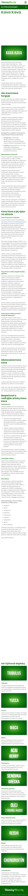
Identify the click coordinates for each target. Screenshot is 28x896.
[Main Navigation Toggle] (25, 2)
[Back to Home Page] (8, 2)
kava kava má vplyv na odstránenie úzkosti (13, 222)
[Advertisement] (14, 30)
